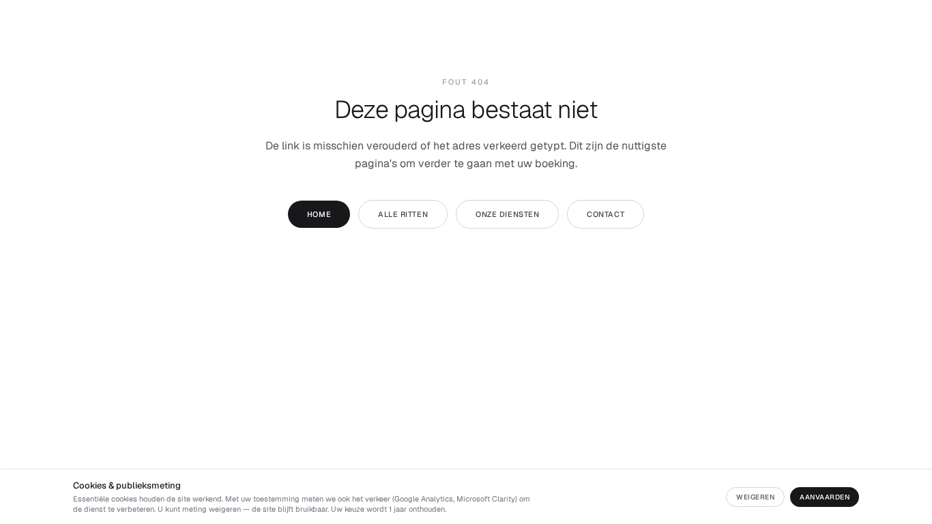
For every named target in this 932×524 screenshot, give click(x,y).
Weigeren (755, 497)
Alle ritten (403, 214)
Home (319, 214)
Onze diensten (507, 214)
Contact (605, 214)
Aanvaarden (824, 497)
